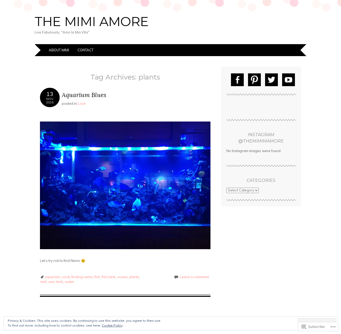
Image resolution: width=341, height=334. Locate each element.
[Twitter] (271, 79)
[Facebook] (237, 79)
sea (51, 281)
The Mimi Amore (92, 21)
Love (82, 103)
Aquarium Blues (84, 95)
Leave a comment (194, 277)
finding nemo (82, 277)
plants (134, 277)
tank (59, 281)
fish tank (109, 277)
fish (97, 277)
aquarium (52, 277)
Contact (86, 50)
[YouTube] (288, 79)
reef (43, 281)
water (69, 281)
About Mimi (59, 50)
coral (66, 277)
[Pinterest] (254, 79)
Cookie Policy (112, 325)
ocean (122, 277)
